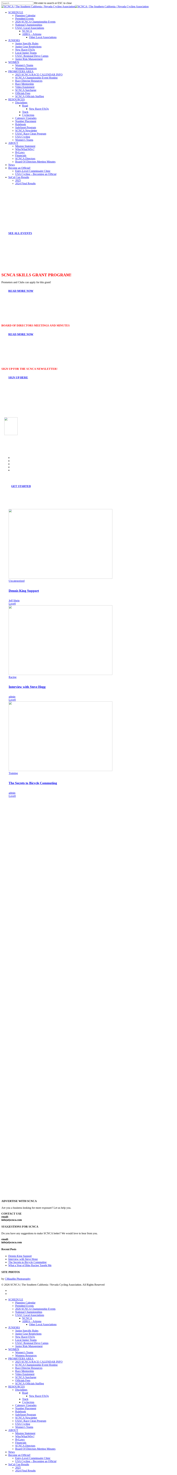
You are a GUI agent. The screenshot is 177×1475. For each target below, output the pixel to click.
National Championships (28, 1311)
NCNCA (27, 1318)
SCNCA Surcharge (25, 1377)
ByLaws (20, 1439)
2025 (18, 1467)
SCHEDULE (15, 1299)
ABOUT (13, 1430)
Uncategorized (17, 580)
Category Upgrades (25, 1405)
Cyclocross (28, 1402)
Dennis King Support (24, 591)
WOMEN (13, 1349)
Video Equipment (24, 1374)
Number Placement (25, 1408)
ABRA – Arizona (31, 1321)
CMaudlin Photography (18, 1278)
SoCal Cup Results (18, 1464)
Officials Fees (22, 1380)
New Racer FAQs (25, 1336)
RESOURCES (16, 1386)
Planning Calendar (25, 1302)
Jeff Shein (14, 600)
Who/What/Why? (24, 1436)
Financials (20, 1442)
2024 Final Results (25, 1470)
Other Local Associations (43, 1324)
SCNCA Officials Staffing (29, 1383)
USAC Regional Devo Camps (31, 1343)
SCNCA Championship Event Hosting (36, 1364)
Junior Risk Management (29, 1346)
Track (25, 1399)
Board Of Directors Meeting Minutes (35, 1448)
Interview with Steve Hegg (27, 687)
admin (12, 696)
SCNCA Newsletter (26, 1417)
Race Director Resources (28, 1367)
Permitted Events (24, 1305)
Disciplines (21, 1389)
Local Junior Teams (26, 1339)
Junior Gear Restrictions (28, 1333)
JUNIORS (14, 1327)
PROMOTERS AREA (21, 1358)
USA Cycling (22, 1423)
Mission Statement (25, 1433)
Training (13, 773)
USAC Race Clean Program (30, 1420)
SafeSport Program (25, 1414)
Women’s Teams (24, 1352)
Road (25, 1392)
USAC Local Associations (29, 1315)
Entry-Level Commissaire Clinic (32, 1458)
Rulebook (20, 1411)
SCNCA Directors (25, 1445)
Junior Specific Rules (26, 1330)
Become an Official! (19, 1455)
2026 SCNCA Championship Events (35, 1308)
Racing (12, 677)
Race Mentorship (24, 1371)
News (11, 1451)
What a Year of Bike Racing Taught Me (30, 1265)
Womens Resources (26, 1355)
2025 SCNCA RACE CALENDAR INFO (39, 1361)
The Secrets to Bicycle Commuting (33, 783)
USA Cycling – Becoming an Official (35, 1461)
